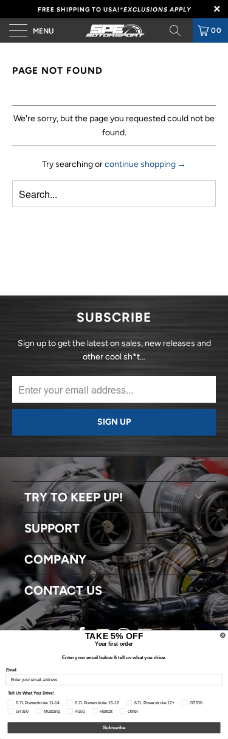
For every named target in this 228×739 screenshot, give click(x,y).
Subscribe (114, 727)
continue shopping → (145, 164)
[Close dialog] (223, 635)
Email (11, 670)
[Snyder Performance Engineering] (114, 30)
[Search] (179, 30)
